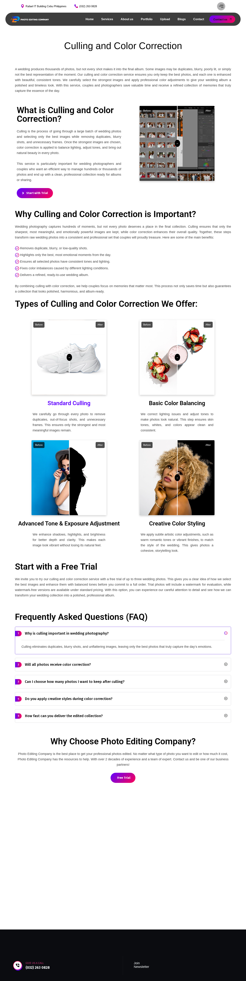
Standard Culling (69, 403)
